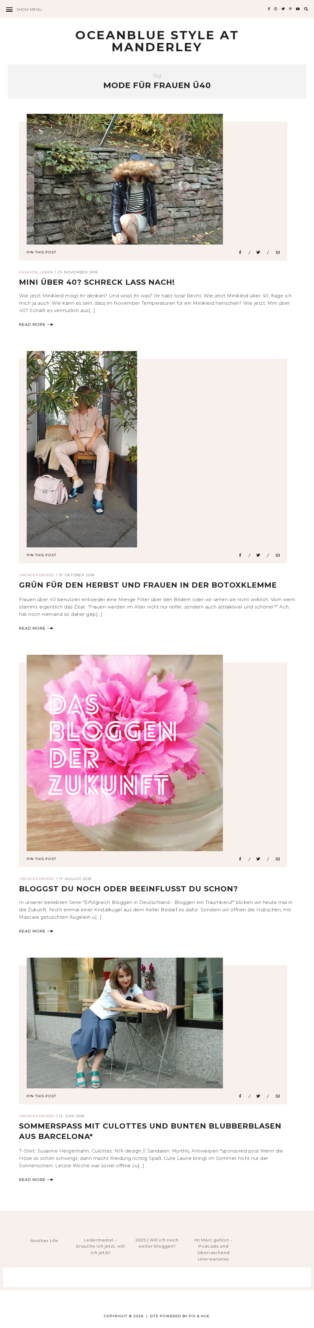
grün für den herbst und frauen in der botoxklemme (148, 585)
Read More (32, 324)
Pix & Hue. (200, 1316)
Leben (46, 272)
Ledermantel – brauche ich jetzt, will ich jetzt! (100, 1246)
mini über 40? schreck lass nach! (97, 282)
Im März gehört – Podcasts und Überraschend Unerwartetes (213, 1249)
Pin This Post (41, 252)
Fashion (28, 272)
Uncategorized (37, 575)
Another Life (44, 1240)
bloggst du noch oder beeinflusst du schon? (128, 888)
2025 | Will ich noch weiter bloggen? (157, 1243)
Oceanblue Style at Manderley (157, 41)
